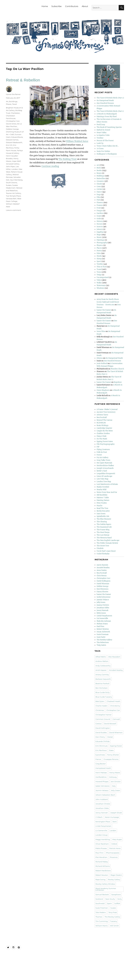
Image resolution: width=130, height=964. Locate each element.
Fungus (100, 210)
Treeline (100, 138)
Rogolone (118, 382)
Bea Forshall (102, 417)
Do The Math (102, 439)
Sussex (9, 185)
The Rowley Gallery (104, 640)
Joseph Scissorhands (105, 468)
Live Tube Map (102, 479)
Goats (99, 216)
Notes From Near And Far (107, 492)
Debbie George (12, 129)
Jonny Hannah (102, 610)
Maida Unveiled (103, 487)
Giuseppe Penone (111, 759)
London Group (101, 835)
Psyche (99, 506)
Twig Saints (101, 645)
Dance (99, 192)
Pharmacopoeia (112, 853)
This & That (101, 267)
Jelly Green (101, 602)
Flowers (100, 202)
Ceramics (100, 181)
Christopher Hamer (103, 715)
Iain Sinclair (116, 781)
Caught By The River (105, 431)
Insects (100, 227)
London (14, 169)
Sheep (99, 259)
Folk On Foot (102, 452)
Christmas (99, 710)
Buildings (13, 101)
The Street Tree (103, 546)
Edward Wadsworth (14, 142)
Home (45, 6)
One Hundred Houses (105, 103)
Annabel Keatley (103, 568)
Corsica (98, 724)
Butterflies (101, 178)
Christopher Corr (13, 121)
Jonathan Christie (102, 804)
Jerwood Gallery (12, 164)
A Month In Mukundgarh (107, 114)
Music (99, 237)
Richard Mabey (101, 862)
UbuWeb (100, 548)
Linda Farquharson (104, 616)
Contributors (71, 6)
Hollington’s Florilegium (107, 154)
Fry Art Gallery (102, 457)
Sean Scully (110, 899)
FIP (98, 447)
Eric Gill (9, 145)
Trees (99, 272)
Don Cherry (100, 737)
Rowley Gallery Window (105, 884)
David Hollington (103, 581)
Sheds (99, 256)
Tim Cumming (101, 921)
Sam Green (101, 514)
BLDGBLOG (101, 423)
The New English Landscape (108, 540)
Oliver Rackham (102, 844)
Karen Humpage (112, 817)
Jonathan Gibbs (103, 608)
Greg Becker (100, 764)
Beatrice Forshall (102, 683)
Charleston (15, 113)
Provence (114, 857)
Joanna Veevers (103, 605)
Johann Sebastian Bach (105, 795)
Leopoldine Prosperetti (106, 473)
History (100, 221)
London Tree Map (104, 481)
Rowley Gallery (114, 879)
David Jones (11, 124)
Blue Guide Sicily (102, 692)
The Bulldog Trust (68, 159)
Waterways (101, 285)
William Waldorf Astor (77, 141)
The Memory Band (104, 538)
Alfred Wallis (100, 657)
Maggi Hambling (102, 839)
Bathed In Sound (103, 130)
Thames (98, 917)
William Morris (101, 926)
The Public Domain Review (107, 543)
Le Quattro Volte (103, 135)
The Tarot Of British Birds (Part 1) (110, 111)
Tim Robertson (103, 642)
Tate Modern (100, 912)
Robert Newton (103, 629)
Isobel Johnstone (103, 597)
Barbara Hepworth (103, 679)
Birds (99, 168)
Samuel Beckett (102, 894)
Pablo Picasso (101, 848)
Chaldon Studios (103, 433)
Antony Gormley (102, 675)
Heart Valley (101, 132)
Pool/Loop (101, 124)
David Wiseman (103, 584)
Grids (99, 219)
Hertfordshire (101, 777)
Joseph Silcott (116, 813)
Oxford (114, 844)
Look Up (100, 143)
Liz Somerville (102, 618)
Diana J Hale (101, 436)
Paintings (100, 240)
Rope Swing (100, 879)
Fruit (99, 208)
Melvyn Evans (102, 624)
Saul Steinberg (16, 180)
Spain (109, 903)
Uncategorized (102, 277)
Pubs (99, 253)
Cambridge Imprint (104, 428)
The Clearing (102, 522)
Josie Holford (102, 363)
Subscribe (56, 6)
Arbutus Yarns (102, 415)
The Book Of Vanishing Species (109, 127)
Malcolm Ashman (104, 621)
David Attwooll (110, 724)
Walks (99, 283)
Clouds (99, 184)
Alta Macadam (114, 657)
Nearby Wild (101, 489)
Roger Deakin (116, 875)
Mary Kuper (117, 839)
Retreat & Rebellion (23, 80)
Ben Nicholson (101, 688)
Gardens (100, 213)
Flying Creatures (103, 449)
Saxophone (116, 894)
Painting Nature (103, 500)
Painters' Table (103, 498)
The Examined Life (104, 527)
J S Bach (98, 817)
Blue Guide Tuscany (103, 697)
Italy (114, 786)
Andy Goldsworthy (103, 666)
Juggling (100, 232)
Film (98, 197)
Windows (100, 288)
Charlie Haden (101, 706)
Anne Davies (102, 570)
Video (99, 280)
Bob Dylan (99, 701)
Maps (99, 235)
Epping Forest (116, 746)
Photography (102, 243)
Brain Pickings (102, 425)
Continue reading (50, 166)
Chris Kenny (102, 576)
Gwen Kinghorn (103, 390)
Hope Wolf (16, 161)
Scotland (99, 899)
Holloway (113, 777)
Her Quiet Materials (104, 463)
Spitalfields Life (103, 516)
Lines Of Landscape (104, 476)
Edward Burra (17, 137)
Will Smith (114, 926)
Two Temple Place (13, 196)
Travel (14, 104)
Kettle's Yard (102, 471)
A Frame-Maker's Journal (107, 409)
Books (99, 170)
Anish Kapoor (101, 670)
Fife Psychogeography (106, 444)
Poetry (99, 251)
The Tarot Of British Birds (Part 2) (110, 98)
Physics (100, 245)
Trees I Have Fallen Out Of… (108, 146)
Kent (115, 822)
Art (7, 101)
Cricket (99, 189)
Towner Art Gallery (13, 193)
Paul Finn (100, 626)
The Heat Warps (103, 532)
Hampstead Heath (103, 768)
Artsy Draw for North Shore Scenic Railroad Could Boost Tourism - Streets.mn (108, 302)
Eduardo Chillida (102, 741)
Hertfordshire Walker (105, 465)
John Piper (10, 166)
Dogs (99, 194)
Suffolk (117, 903)
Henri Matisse (101, 773)
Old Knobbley (102, 495)
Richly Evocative (103, 511)
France (98, 759)
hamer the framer (13, 94)
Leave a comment (13, 210)
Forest (99, 455)
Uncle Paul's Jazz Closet (106, 551)
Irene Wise (101, 331)
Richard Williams (102, 866)
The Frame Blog (103, 530)
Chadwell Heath (113, 701)
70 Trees (100, 149)
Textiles (100, 264)
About (85, 6)
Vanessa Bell (11, 199)
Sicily (119, 899)
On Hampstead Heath (105, 100)
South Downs (11, 182)
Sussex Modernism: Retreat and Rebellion (14, 188)
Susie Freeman (103, 634)
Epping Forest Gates (105, 441)
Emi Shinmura (102, 589)
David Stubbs (101, 732)
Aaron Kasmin (102, 565)
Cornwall (116, 719)
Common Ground (102, 719)
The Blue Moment (104, 519)
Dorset (110, 737)
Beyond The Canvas (104, 420)
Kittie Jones (101, 613)
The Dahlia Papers (104, 524)
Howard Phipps (101, 781)
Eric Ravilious (101, 750)
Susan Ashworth (103, 632)
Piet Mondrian (101, 857)
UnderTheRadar (103, 554)
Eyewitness (100, 755)
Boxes (99, 173)
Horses (99, 224)
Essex (111, 750)
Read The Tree (102, 508)
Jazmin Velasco (103, 600)
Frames (100, 205)
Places (8, 104)
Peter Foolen (102, 503)
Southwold (99, 903)
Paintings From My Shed (107, 116)
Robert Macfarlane (103, 871)
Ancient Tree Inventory (106, 412)
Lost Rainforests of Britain (107, 484)
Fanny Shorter (102, 592)
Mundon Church (117, 369)
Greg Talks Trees (103, 460)
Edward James (12, 140)
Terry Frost (112, 912)
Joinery (99, 229)
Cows (99, 186)
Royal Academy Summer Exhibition (105, 889)
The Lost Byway (103, 535)
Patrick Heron (115, 848)
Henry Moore (114, 773)
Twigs (99, 275)
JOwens (100, 358)
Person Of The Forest (105, 140)
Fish (98, 200)
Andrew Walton (101, 661)
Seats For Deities (103, 151)
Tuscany (113, 921)
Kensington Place (102, 822)
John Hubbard (101, 799)
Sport (99, 261)
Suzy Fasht (101, 637)
